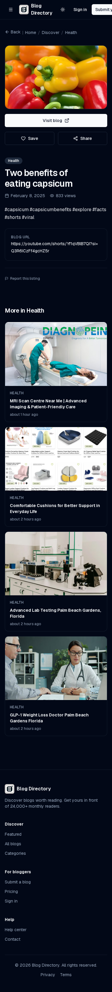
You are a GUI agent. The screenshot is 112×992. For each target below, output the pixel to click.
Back (16, 32)
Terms (66, 974)
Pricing (11, 891)
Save (33, 138)
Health (71, 32)
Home (30, 32)
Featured (13, 834)
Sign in (80, 9)
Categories (15, 853)
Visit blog (52, 120)
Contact (12, 939)
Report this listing (25, 278)
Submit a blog (18, 882)
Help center (16, 929)
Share (86, 138)
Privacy (48, 974)
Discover (50, 32)
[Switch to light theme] (63, 10)
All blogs (13, 843)
